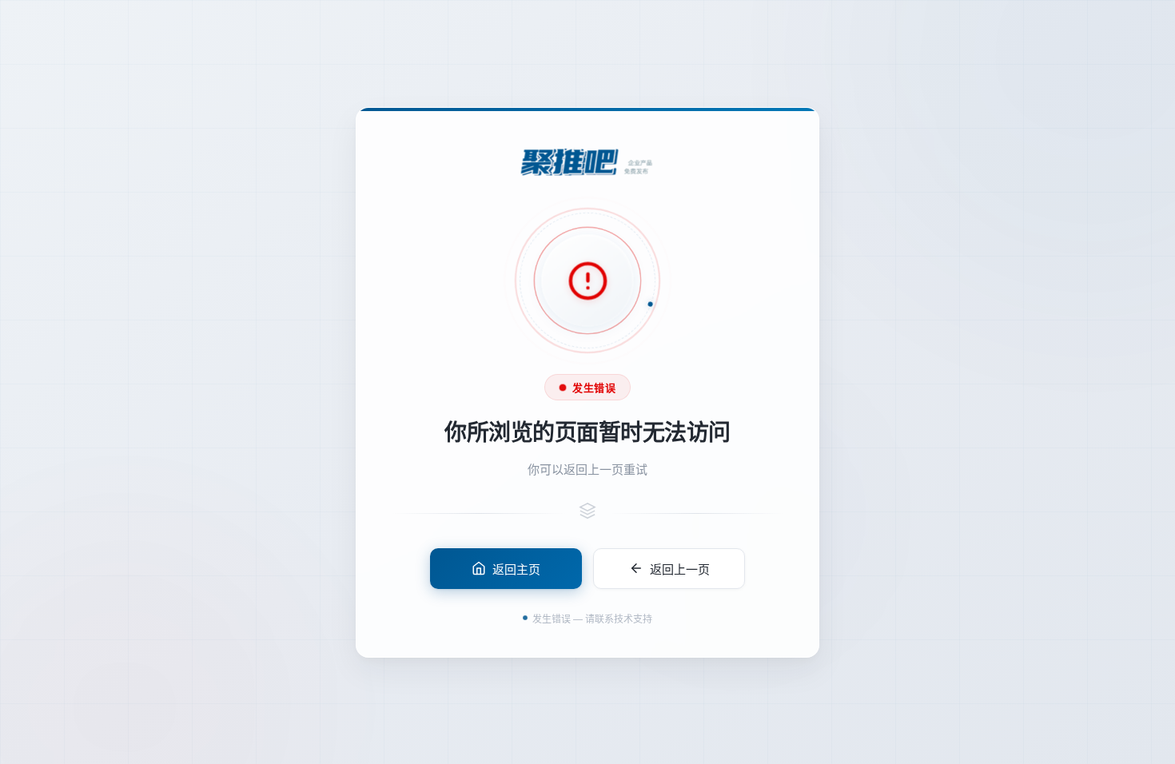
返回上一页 (680, 567)
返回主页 (516, 567)
